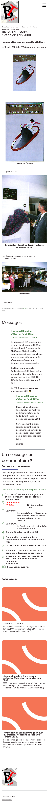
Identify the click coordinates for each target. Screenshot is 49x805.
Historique (15, 29)
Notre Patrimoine (8, 27)
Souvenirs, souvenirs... (15, 568)
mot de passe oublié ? (35, 489)
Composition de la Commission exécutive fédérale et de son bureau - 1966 (23, 539)
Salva (25, 308)
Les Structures (32, 27)
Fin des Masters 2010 (22, 505)
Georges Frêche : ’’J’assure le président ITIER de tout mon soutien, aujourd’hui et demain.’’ (24, 516)
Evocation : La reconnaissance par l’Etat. (24, 546)
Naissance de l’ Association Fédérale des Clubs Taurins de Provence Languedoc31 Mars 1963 (22, 560)
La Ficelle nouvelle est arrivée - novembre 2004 (24, 526)
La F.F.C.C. (5, 29)
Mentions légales (8, 797)
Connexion (7, 489)
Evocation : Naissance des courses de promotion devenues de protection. (23, 551)
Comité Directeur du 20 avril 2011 (20, 533)
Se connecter (7, 800)
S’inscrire (18, 489)
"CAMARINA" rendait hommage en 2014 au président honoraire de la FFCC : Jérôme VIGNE (23, 497)
